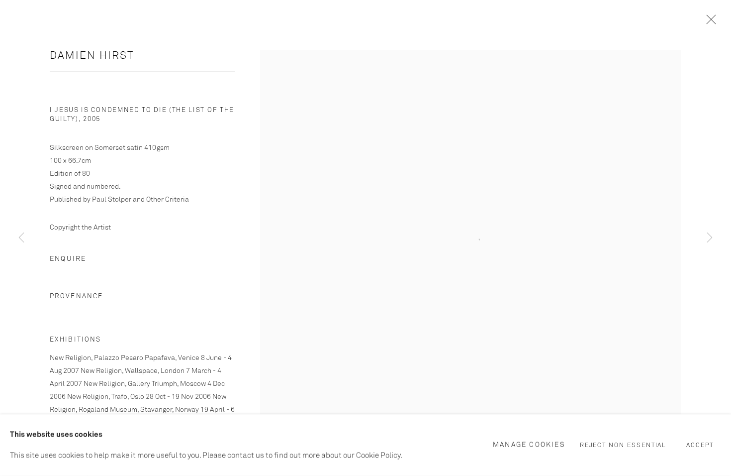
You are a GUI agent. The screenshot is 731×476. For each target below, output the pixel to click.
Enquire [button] (68, 258)
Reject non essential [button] (623, 446)
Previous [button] (21, 237)
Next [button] (709, 237)
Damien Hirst (92, 56)
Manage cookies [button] (529, 444)
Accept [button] (700, 446)
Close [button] (708, 22)
